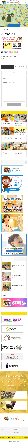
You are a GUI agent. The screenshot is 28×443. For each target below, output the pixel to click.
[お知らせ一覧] (14, 391)
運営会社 (16, 430)
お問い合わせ (4, 430)
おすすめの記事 (20, 259)
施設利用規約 (17, 432)
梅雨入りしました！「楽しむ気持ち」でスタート (8, 138)
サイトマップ (4, 432)
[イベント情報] (14, 401)
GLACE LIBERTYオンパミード (12, 56)
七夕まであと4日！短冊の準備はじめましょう (8, 153)
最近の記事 (7, 259)
